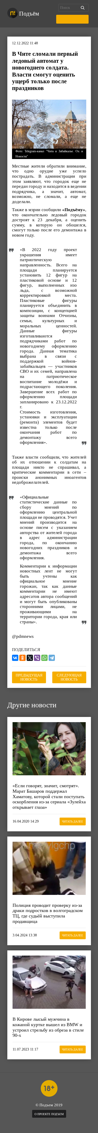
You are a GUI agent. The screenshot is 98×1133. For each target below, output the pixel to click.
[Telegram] (52, 658)
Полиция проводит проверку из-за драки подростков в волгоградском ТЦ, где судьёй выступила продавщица (48, 913)
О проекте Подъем (49, 1114)
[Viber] (37, 658)
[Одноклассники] (22, 658)
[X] (30, 658)
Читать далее (72, 821)
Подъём (29, 13)
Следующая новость (69, 677)
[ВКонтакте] (15, 658)
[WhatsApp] (44, 658)
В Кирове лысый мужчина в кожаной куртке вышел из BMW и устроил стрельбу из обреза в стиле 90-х (48, 1027)
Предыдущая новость (29, 677)
